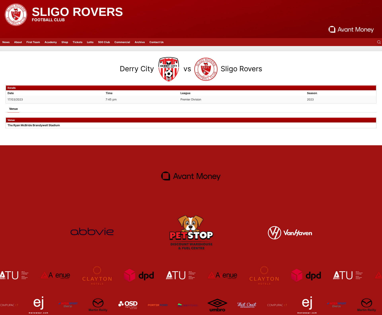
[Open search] (379, 42)
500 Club (104, 42)
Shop (64, 42)
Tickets (77, 42)
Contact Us (156, 42)
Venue (13, 108)
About (18, 42)
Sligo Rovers (77, 11)
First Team (33, 42)
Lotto (90, 42)
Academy (51, 42)
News (6, 42)
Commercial (122, 42)
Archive (140, 42)
